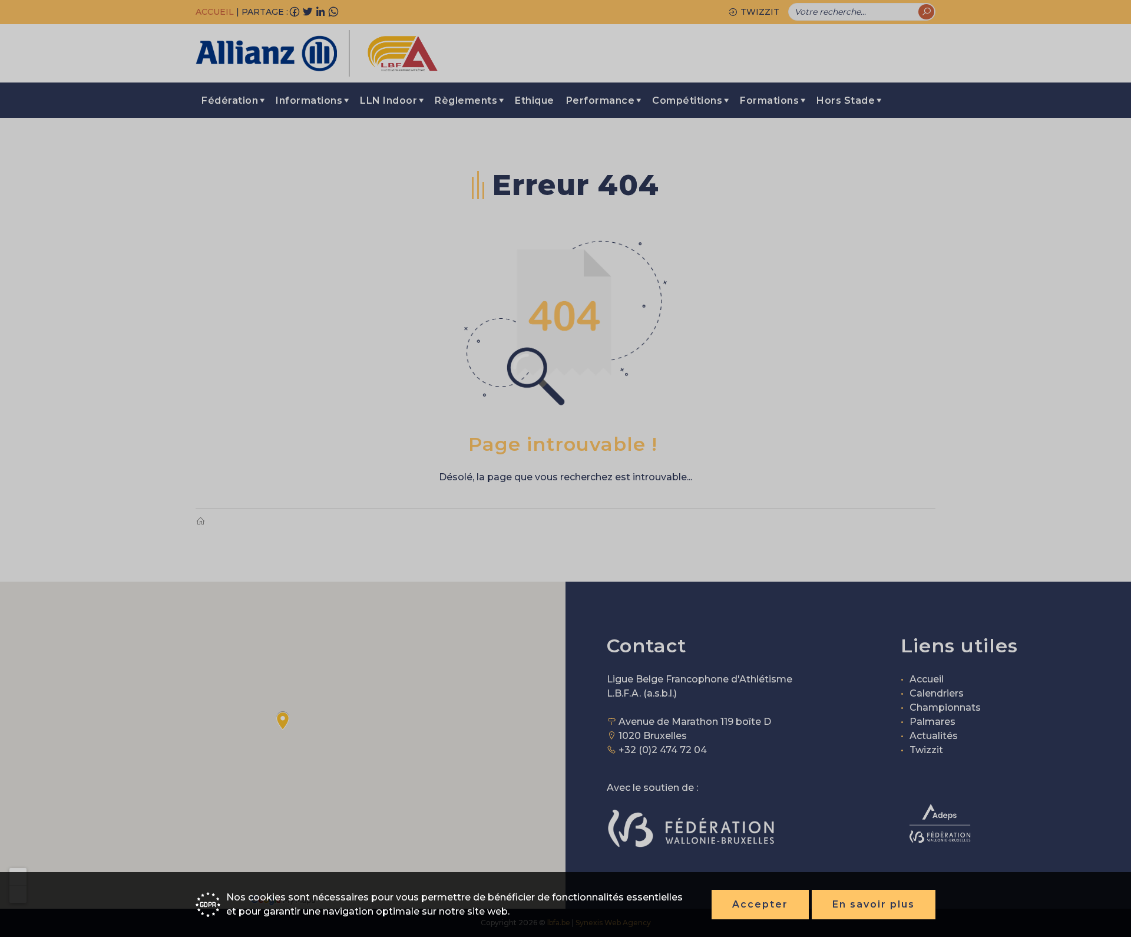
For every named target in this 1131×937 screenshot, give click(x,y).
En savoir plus (873, 904)
